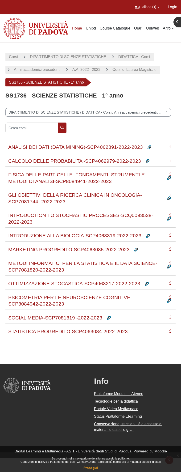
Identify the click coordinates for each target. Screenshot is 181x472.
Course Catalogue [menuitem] (115, 28)
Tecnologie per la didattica (116, 401)
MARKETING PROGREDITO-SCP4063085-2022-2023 (69, 249)
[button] (147, 7)
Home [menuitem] (77, 28)
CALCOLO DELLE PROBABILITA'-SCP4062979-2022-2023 (74, 161)
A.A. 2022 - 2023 (86, 70)
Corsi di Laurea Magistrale (134, 70)
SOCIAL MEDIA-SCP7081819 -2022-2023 (55, 317)
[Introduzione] (171, 147)
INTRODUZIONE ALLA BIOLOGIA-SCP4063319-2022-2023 (74, 235)
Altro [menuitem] (167, 28)
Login (172, 7)
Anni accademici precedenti (37, 70)
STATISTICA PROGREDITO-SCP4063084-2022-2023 (68, 331)
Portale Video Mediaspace (116, 409)
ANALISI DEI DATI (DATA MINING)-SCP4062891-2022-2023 (75, 147)
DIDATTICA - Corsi (134, 57)
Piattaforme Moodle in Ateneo (118, 394)
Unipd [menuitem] (91, 28)
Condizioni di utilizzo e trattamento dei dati (48, 461)
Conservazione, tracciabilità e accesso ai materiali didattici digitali (119, 461)
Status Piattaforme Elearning (118, 416)
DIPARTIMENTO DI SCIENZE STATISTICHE (68, 57)
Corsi (13, 57)
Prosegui (90, 468)
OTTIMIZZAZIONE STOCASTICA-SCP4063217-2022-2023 (74, 283)
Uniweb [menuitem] (152, 28)
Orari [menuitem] (138, 28)
